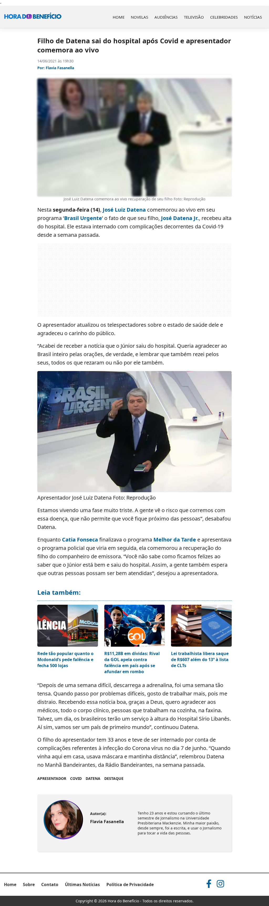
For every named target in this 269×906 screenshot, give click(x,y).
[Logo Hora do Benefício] (33, 17)
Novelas (139, 17)
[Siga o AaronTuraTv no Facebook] (209, 884)
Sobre (29, 884)
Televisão (194, 17)
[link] (63, 820)
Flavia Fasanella (60, 67)
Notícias (253, 17)
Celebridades (224, 17)
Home (119, 17)
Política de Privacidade (130, 884)
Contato (49, 884)
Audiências (166, 17)
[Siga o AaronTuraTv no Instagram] (220, 884)
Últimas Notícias (82, 884)
